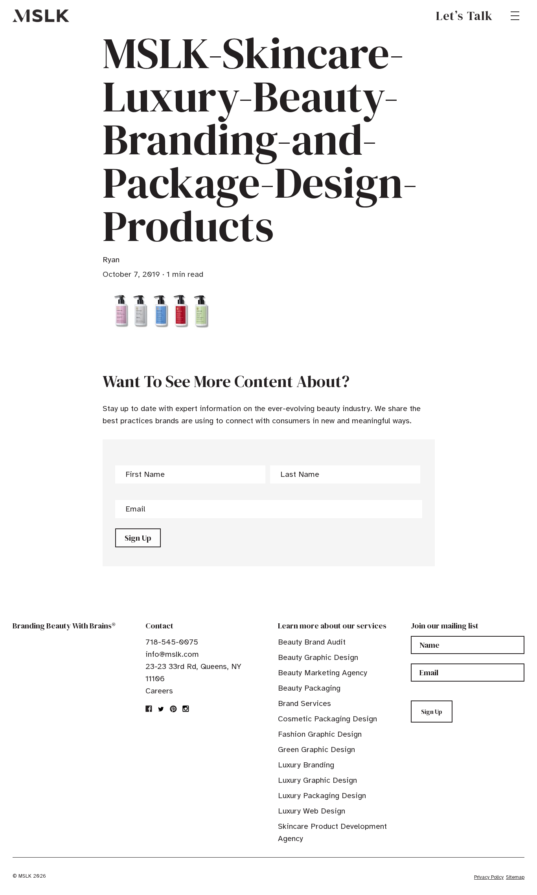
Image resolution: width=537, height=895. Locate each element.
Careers (159, 691)
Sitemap (515, 877)
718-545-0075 (171, 642)
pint (173, 708)
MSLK (41, 15)
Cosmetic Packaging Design (327, 719)
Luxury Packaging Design (322, 795)
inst (185, 708)
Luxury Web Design (311, 811)
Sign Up (138, 537)
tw (161, 708)
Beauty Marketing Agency (322, 673)
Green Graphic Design (316, 749)
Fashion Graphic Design (320, 734)
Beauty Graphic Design (318, 657)
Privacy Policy (489, 877)
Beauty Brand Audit (312, 642)
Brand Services (304, 703)
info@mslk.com (172, 654)
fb (149, 708)
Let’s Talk (464, 15)
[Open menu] (515, 15)
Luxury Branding (306, 765)
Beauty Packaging (309, 688)
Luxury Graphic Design (317, 780)
